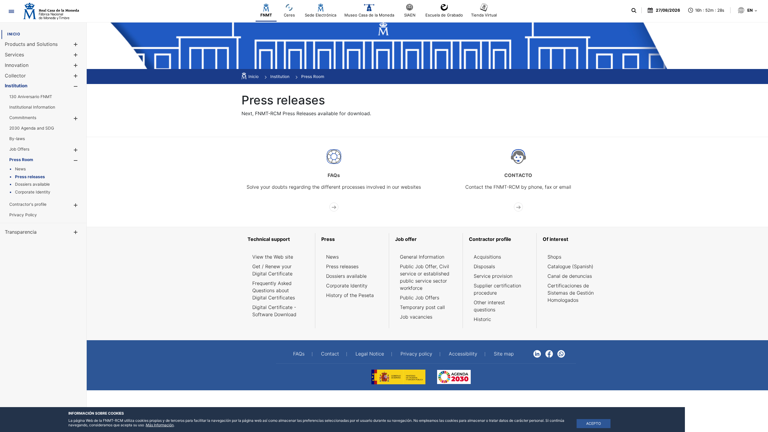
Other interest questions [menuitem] (489, 306)
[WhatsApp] (561, 353)
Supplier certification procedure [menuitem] (497, 289)
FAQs (298, 354)
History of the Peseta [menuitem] (350, 295)
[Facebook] (549, 353)
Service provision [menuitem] (493, 276)
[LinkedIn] (537, 353)
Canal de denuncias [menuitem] (570, 276)
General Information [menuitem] (422, 257)
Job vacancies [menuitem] (416, 317)
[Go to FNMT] (51, 11)
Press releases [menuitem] (342, 266)
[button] (75, 44)
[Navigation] (11, 11)
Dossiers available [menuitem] (346, 276)
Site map (504, 354)
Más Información (160, 425)
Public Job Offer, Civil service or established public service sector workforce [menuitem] (424, 277)
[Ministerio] (398, 377)
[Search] (633, 10)
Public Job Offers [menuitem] (419, 298)
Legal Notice (370, 354)
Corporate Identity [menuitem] (347, 286)
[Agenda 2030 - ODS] (454, 377)
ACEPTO (593, 423)
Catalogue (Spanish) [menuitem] (570, 266)
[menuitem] (13, 34)
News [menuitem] (332, 257)
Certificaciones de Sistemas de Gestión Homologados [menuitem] (571, 293)
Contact (330, 354)
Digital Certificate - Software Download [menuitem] (274, 310)
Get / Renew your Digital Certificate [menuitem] (272, 270)
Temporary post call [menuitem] (422, 307)
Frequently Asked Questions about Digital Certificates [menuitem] (273, 290)
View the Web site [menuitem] (272, 257)
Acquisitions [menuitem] (487, 257)
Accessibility (463, 354)
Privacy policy (416, 354)
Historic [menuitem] (482, 319)
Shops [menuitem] (554, 257)
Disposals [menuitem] (484, 266)
